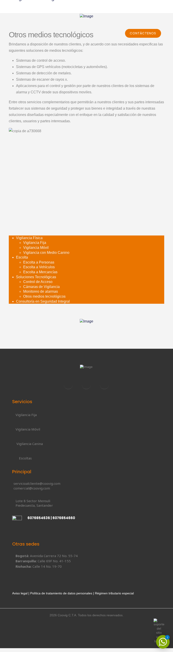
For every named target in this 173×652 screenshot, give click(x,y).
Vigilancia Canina (29, 443)
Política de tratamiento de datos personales (61, 593)
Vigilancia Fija (34, 243)
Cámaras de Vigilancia (41, 287)
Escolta (22, 257)
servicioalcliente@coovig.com (37, 483)
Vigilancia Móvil (36, 248)
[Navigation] (162, 20)
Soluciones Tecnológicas (36, 277)
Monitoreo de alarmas (40, 291)
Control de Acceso (37, 282)
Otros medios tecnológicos (44, 296)
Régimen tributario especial (114, 593)
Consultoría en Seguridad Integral (43, 301)
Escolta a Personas (38, 262)
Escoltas (25, 458)
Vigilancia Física (29, 238)
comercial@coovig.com (32, 488)
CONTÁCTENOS (143, 33)
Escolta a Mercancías (40, 272)
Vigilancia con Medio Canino (46, 252)
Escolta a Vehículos (39, 267)
